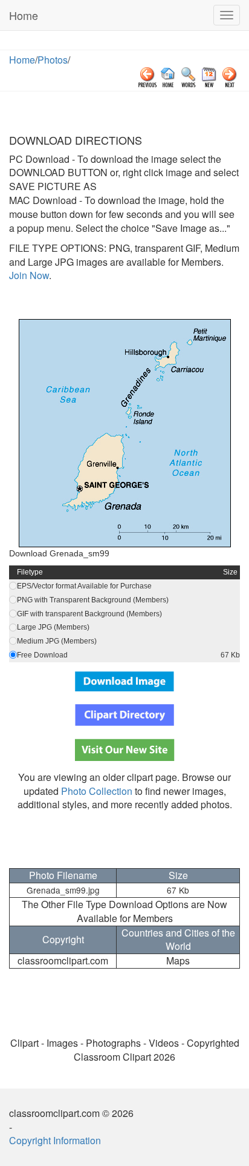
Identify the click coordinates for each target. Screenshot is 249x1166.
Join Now (29, 275)
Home (23, 15)
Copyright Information (55, 1140)
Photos (52, 60)
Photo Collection (96, 791)
